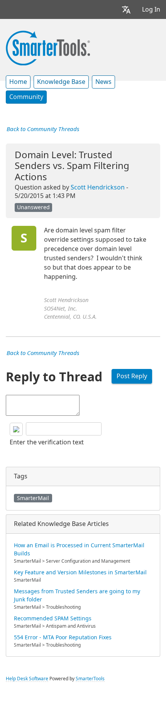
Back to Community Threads (43, 129)
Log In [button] (151, 9)
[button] (126, 9)
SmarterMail (33, 498)
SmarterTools (90, 678)
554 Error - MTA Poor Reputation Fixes (63, 637)
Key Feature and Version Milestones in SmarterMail (80, 572)
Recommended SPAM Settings (52, 618)
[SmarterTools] (48, 47)
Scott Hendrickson (98, 187)
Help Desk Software (27, 678)
